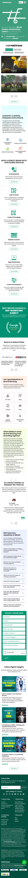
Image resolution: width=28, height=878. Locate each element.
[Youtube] (15, 794)
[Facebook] (4, 794)
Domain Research (20, 810)
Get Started (14, 182)
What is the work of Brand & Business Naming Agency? (12, 605)
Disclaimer (4, 824)
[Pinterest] (18, 794)
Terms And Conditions (4, 822)
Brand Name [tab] (9, 49)
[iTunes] (21, 794)
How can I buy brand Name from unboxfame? (12, 586)
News (16, 819)
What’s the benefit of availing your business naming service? (13, 550)
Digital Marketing (19, 807)
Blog (16, 818)
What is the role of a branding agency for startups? (10, 569)
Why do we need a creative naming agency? (12, 562)
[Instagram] (7, 794)
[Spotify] (23, 794)
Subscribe (23, 787)
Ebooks (17, 821)
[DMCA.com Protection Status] (5, 874)
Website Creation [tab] (19, 52)
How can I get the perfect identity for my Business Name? (11, 593)
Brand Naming (19, 802)
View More (14, 101)
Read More (5, 705)
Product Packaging (20, 803)
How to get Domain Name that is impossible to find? (12, 599)
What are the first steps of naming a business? (12, 576)
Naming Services (19, 812)
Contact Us (4, 803)
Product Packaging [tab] (8, 52)
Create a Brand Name (7, 805)
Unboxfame (20, 867)
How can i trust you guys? (12, 581)
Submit (6, 658)
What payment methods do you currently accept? (12, 557)
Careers (3, 802)
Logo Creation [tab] (17, 49)
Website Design (19, 808)
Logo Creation (19, 805)
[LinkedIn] (12, 794)
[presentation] (12, 96)
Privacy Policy (4, 819)
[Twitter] (9, 794)
